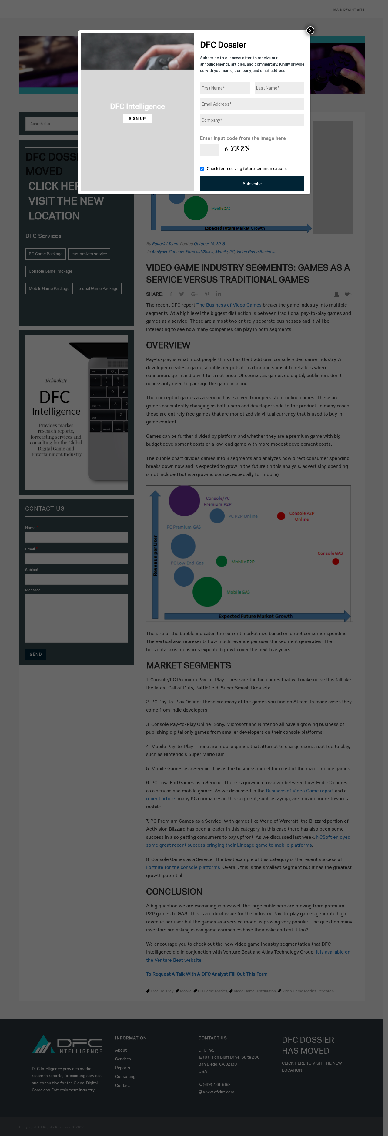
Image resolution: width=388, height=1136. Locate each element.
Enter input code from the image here (243, 138)
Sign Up (137, 118)
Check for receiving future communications (247, 169)
